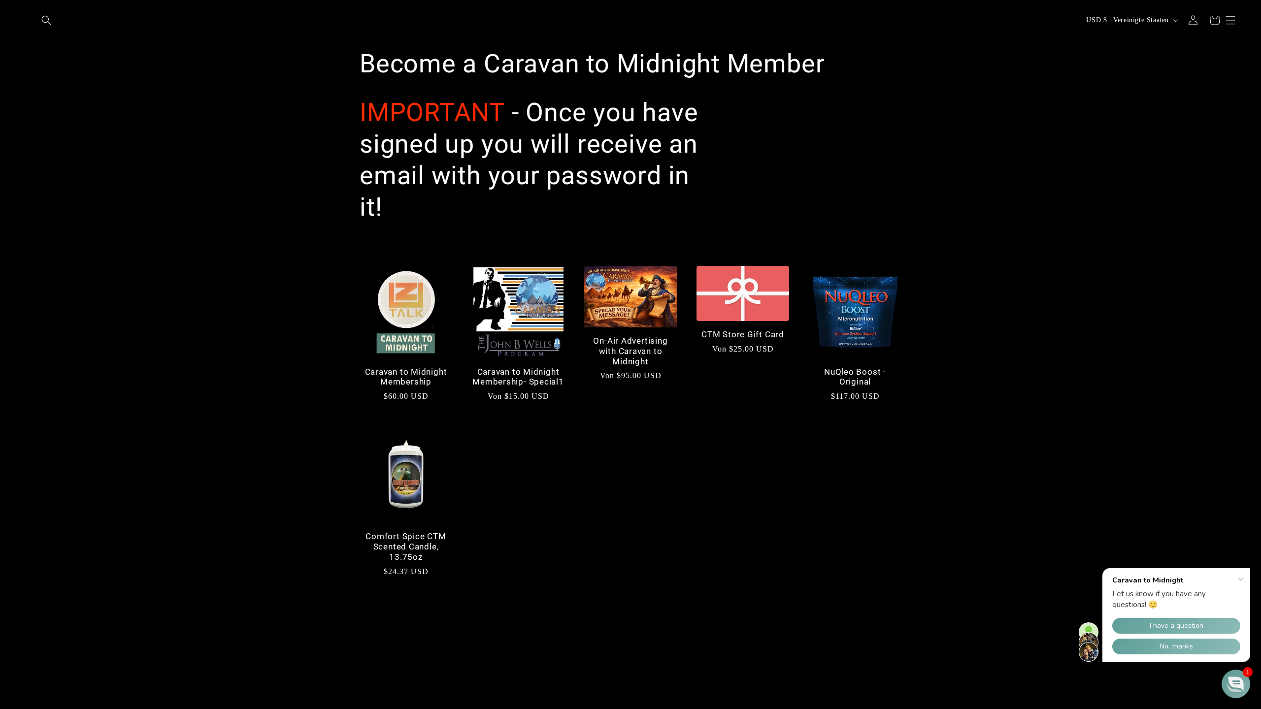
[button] (46, 20)
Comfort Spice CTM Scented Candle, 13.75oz (405, 546)
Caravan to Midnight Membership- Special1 (518, 377)
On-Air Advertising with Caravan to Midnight (630, 351)
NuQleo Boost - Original (855, 377)
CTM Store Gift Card (742, 334)
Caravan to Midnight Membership (406, 377)
